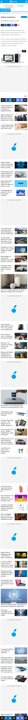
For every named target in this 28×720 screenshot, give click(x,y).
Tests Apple (21, 5)
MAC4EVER (14, 1)
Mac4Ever (3, 13)
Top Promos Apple (8, 5)
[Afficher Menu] (1, 1)
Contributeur (6, 20)
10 (19, 25)
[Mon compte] (26, 1)
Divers (7, 13)
